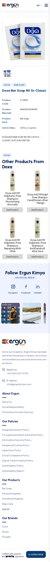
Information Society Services (17, 412)
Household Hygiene (12, 498)
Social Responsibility (13, 407)
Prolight (6, 536)
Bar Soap (7, 488)
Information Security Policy (16, 440)
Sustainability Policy (12, 465)
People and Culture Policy (16, 445)
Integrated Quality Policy (15, 429)
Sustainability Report (13, 470)
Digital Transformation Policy (17, 460)
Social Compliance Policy (15, 455)
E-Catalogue (36, 554)
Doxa (5, 526)
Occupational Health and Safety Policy (22, 434)
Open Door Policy (11, 450)
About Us (7, 401)
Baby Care (7, 503)
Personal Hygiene (11, 493)
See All (5, 508)
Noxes (5, 531)
